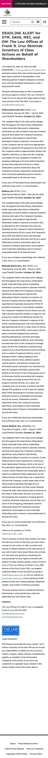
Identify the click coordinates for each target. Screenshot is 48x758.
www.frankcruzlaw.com (12, 578)
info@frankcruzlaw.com (12, 575)
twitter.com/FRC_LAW (12, 533)
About (13, 743)
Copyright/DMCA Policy (16, 754)
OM (33, 426)
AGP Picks (6, 4)
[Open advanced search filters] (38, 22)
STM (33, 110)
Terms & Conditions (34, 749)
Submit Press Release (14, 749)
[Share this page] (44, 21)
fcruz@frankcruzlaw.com (13, 104)
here (23, 186)
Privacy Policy (36, 754)
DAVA (22, 191)
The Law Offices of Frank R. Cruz (30, 70)
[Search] (32, 22)
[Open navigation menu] (4, 21)
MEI (35, 266)
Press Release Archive (28, 743)
